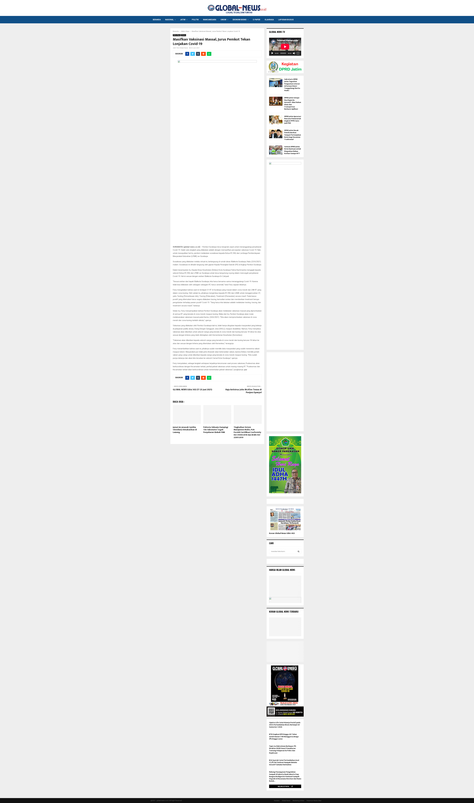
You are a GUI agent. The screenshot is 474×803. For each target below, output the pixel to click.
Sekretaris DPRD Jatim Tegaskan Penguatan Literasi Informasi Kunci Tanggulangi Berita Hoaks (292, 85)
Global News (286, 801)
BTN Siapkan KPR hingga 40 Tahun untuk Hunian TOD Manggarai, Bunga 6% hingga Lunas (284, 736)
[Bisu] (294, 53)
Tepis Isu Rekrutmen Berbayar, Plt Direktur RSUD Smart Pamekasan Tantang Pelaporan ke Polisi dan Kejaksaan (282, 749)
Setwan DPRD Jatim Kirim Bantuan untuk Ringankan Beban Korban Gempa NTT (292, 150)
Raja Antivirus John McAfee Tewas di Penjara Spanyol (244, 391)
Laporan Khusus (286, 20)
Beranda (157, 20)
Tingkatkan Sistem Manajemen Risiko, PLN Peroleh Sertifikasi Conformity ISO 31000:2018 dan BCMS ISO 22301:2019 (247, 432)
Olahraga (269, 20)
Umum (223, 20)
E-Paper (256, 20)
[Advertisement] (285, 392)
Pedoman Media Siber (314, 801)
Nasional (169, 20)
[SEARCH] (298, 551)
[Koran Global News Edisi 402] (285, 519)
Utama (183, 35)
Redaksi (277, 801)
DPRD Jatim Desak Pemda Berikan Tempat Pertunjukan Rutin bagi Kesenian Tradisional (292, 135)
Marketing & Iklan (298, 801)
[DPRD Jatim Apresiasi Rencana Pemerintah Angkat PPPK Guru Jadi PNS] (275, 119)
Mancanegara (209, 20)
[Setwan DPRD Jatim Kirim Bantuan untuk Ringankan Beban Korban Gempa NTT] (275, 150)
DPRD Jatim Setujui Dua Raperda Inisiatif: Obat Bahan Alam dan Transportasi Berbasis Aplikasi (292, 103)
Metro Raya (176, 35)
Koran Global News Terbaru (283, 611)
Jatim (182, 20)
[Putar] (272, 53)
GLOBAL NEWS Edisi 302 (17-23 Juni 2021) (192, 389)
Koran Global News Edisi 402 (282, 533)
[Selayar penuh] (298, 53)
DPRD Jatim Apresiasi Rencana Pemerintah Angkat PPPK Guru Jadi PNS (292, 120)
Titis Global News (182, 48)
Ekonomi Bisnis (240, 20)
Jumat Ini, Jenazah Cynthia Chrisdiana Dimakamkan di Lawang (185, 430)
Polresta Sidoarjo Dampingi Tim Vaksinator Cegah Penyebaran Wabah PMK (215, 430)
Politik (195, 20)
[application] (285, 47)
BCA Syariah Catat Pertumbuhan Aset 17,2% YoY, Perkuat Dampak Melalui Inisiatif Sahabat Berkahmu (284, 762)
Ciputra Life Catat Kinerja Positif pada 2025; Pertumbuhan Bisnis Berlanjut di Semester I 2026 (284, 724)
